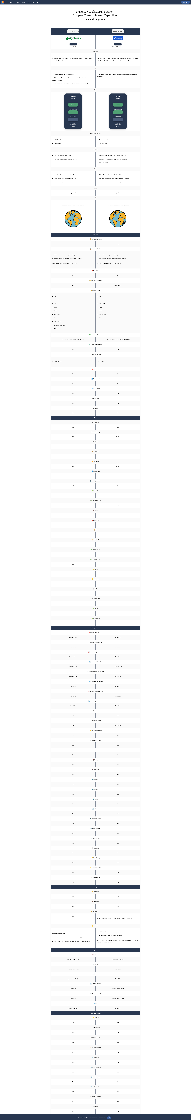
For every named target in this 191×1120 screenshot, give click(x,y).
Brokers (11, 2)
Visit (73, 44)
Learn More (73, 126)
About (23, 2)
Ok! (109, 1117)
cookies (103, 1117)
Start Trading (185, 2)
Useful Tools (31, 2)
